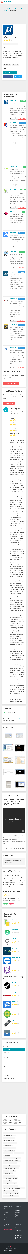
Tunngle (14, 992)
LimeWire (15, 1011)
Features (6, 1055)
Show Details (22, 118)
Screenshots (7, 1064)
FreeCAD (13, 123)
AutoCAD (13, 299)
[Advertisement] (14, 17)
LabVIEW (13, 325)
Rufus (14, 1020)
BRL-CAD (13, 212)
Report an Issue (8, 1230)
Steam (14, 982)
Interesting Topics (9, 1079)
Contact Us (18, 1230)
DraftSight (13, 189)
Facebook (9, 76)
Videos (6, 1067)
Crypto (5, 1217)
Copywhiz (15, 920)
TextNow (15, 1001)
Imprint (17, 1233)
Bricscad (13, 233)
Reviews (6, 1052)
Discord (6, 1220)
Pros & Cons (7, 1058)
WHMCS (14, 948)
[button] (26, 2)
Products (6, 1215)
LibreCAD (13, 167)
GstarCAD (13, 348)
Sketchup (13, 100)
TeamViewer (16, 957)
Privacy (10, 1250)
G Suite (14, 939)
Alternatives (7, 1049)
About (16, 1228)
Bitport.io (15, 929)
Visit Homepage (11, 73)
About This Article (9, 1076)
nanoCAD (13, 251)
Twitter (19, 76)
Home (3, 9)
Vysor (14, 1030)
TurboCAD (13, 272)
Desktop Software (20, 9)
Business (5, 11)
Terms (5, 1250)
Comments (7, 1073)
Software (10, 9)
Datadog (14, 967)
